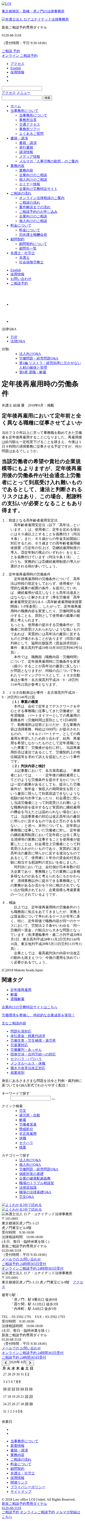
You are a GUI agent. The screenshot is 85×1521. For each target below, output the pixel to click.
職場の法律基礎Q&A (35, 1192)
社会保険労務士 (31, 262)
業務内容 (17, 166)
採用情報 (17, 72)
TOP (13, 337)
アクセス (17, 64)
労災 (22, 1111)
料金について (20, 225)
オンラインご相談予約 (37, 1512)
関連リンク (19, 1482)
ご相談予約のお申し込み (38, 212)
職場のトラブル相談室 (36, 1183)
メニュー (24, 93)
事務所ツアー (29, 129)
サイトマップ (20, 1491)
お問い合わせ (20, 279)
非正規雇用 (28, 1133)
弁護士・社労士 (22, 253)
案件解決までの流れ (35, 207)
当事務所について (24, 111)
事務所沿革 (28, 120)
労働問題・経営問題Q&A (38, 358)
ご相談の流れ (20, 193)
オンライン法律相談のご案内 (42, 198)
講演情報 (26, 152)
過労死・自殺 (29, 1115)
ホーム (15, 106)
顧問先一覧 (28, 248)
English (15, 68)
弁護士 (24, 257)
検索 (47, 97)
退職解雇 (17, 999)
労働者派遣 (28, 1124)
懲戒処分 (26, 1129)
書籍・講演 (19, 138)
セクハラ (26, 1143)
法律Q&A (17, 341)
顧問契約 (17, 239)
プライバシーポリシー (27, 1487)
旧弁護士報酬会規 (33, 234)
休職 (22, 1138)
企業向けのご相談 (33, 175)
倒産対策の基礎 (31, 1174)
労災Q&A (26, 1197)
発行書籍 (26, 147)
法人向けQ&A (30, 354)
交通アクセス (29, 124)
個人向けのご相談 (33, 179)
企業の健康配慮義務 (35, 1178)
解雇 (13, 994)
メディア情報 (29, 156)
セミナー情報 (29, 184)
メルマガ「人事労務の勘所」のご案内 (48, 161)
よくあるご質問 (31, 134)
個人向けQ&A (30, 1164)
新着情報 (17, 1446)
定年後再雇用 (20, 990)
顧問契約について (33, 244)
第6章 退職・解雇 (32, 372)
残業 (22, 1147)
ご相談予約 (19, 283)
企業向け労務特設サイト (38, 189)
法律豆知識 (28, 1187)
